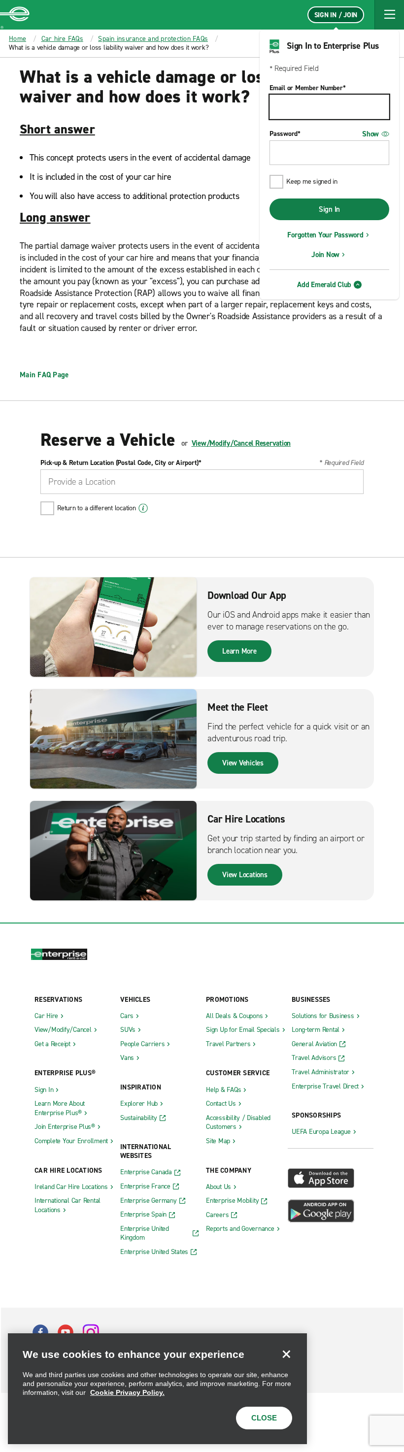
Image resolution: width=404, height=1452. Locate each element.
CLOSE (264, 1418)
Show (370, 134)
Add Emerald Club (324, 285)
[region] (157, 1388)
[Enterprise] (15, 15)
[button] (389, 15)
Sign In (329, 209)
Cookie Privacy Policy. (127, 1392)
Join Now (325, 255)
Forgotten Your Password (325, 235)
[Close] (286, 1354)
